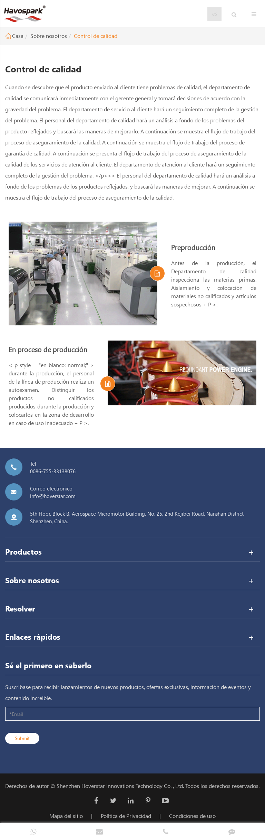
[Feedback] (232, 831)
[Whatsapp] (33, 831)
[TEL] (165, 831)
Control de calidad (95, 35)
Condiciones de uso (192, 815)
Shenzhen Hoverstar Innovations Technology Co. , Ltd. (120, 785)
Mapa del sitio (66, 815)
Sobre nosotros (48, 35)
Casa (17, 35)
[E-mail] (99, 831)
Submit (22, 738)
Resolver (20, 608)
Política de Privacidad (126, 815)
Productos (23, 551)
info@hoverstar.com (53, 496)
